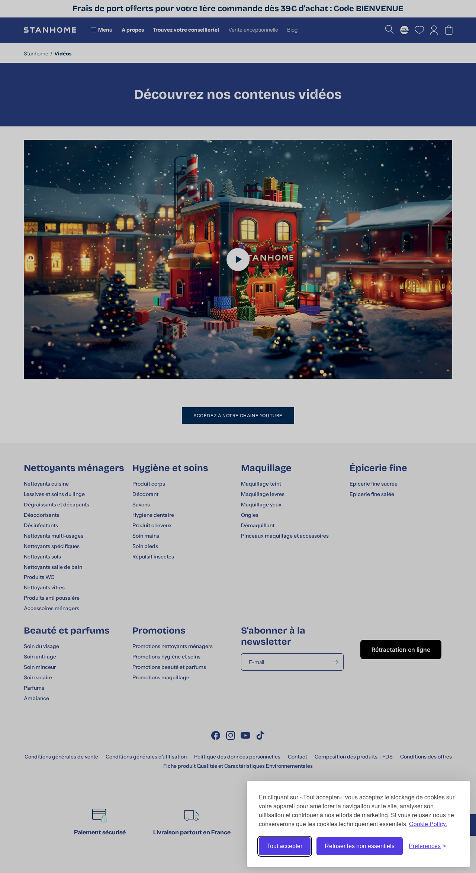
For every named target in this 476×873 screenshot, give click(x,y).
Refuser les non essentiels (360, 846)
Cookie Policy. (428, 823)
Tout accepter (284, 846)
